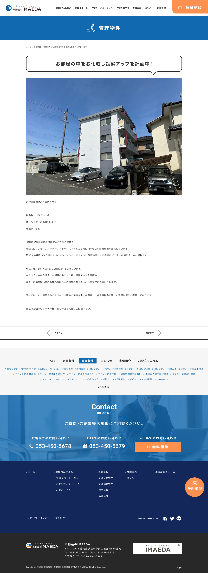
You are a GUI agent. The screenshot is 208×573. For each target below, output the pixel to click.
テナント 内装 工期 (107, 373)
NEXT (150, 333)
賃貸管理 (68, 368)
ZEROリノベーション (49, 368)
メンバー (132, 478)
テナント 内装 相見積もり (81, 373)
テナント (130, 368)
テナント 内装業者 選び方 (52, 373)
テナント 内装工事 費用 (192, 368)
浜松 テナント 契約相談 (113, 379)
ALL (53, 361)
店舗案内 (132, 472)
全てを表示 (104, 386)
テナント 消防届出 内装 (183, 373)
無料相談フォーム (165, 472)
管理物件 (88, 361)
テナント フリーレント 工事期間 (58, 379)
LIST (104, 333)
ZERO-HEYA (63, 489)
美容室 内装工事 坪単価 (156, 373)
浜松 (108, 368)
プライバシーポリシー (38, 517)
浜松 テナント (95, 368)
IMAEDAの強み (64, 472)
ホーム (31, 472)
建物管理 (80, 368)
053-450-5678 (79, 552)
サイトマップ (61, 517)
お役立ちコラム (148, 361)
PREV (58, 333)
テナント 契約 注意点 (88, 379)
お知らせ (106, 361)
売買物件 (69, 361)
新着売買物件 (106, 478)
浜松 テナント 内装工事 (165, 368)
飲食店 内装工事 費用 (130, 373)
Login (179, 567)
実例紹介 (125, 361)
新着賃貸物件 (106, 484)
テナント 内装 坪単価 (25, 373)
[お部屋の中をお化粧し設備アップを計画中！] (104, 136)
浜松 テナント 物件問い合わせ (21, 368)
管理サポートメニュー (68, 478)
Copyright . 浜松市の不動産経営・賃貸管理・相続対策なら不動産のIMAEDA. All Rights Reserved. (66, 567)
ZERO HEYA (162, 379)
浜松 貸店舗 (144, 368)
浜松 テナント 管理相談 (140, 379)
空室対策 (118, 368)
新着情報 (103, 472)
